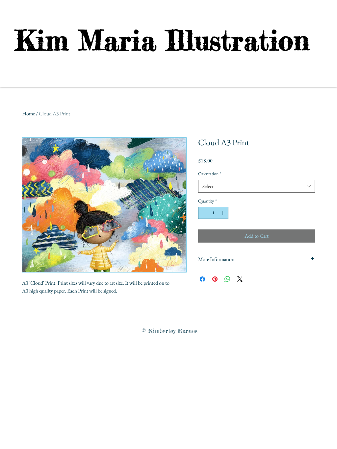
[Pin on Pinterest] (215, 279)
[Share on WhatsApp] (227, 279)
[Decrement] (203, 213)
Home (28, 113)
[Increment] (223, 213)
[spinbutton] (213, 213)
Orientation (209, 174)
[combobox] (256, 186)
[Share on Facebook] (202, 279)
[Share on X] (240, 279)
